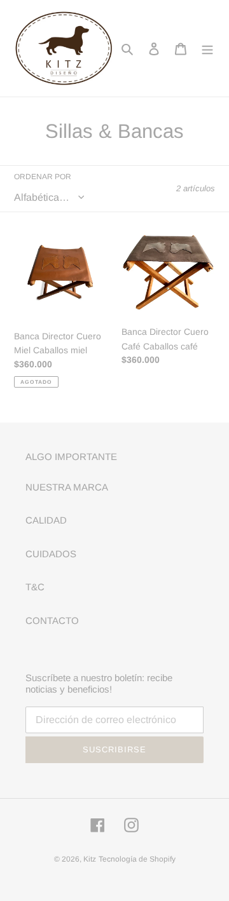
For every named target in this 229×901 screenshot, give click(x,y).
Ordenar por (42, 176)
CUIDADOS (50, 553)
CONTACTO (52, 620)
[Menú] (207, 48)
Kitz (89, 859)
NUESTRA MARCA (66, 487)
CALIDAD (46, 520)
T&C (35, 586)
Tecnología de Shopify (137, 859)
